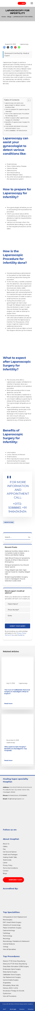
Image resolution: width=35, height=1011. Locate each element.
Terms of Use (9, 635)
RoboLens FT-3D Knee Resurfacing (15, 964)
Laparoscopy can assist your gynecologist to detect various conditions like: (15, 105)
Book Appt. (13, 1009)
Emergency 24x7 (15, 880)
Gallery (5, 846)
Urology (5, 947)
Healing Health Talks (10, 857)
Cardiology (6, 933)
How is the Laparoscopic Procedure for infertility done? (17, 114)
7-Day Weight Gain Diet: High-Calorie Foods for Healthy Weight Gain (17, 572)
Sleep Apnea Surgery (10, 972)
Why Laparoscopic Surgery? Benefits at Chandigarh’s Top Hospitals (15, 748)
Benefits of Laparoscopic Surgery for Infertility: (17, 123)
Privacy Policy (21, 633)
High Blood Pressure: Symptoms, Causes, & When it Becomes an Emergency (17, 560)
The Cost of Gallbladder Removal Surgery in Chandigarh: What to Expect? (17, 691)
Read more (8, 703)
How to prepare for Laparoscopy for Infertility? (17, 110)
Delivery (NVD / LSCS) (10, 988)
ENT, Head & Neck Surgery (12, 922)
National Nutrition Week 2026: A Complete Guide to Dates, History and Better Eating (17, 553)
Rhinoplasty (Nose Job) (11, 985)
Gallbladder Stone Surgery (12, 974)
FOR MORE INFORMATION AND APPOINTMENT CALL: (16, 127)
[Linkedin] (12, 47)
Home (3, 17)
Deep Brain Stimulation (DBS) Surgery (16, 966)
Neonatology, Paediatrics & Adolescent (16, 941)
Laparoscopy (24, 44)
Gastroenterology (9, 930)
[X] (8, 47)
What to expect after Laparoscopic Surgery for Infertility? (17, 119)
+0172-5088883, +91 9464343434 (16, 130)
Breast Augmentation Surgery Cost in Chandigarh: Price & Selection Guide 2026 (16, 579)
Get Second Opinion (10, 852)
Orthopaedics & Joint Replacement (15, 917)
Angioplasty (7, 983)
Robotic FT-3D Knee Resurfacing (14, 961)
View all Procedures (9, 996)
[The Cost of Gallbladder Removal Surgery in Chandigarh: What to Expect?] (17, 669)
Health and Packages (10, 854)
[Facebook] (4, 47)
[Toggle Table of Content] (28, 100)
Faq (4, 849)
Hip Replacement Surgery (12, 977)
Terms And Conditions (10, 868)
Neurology (6, 938)
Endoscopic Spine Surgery (12, 969)
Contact (5, 871)
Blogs (9, 17)
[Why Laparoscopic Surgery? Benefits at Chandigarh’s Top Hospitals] (17, 726)
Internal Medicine (9, 944)
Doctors (22, 1009)
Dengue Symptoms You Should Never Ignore (17, 566)
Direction (30, 1009)
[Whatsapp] (19, 47)
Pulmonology (7, 936)
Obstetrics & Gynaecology (12, 925)
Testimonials (7, 860)
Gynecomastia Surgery (10, 980)
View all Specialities (9, 949)
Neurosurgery (7, 920)
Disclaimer (20, 635)
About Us (6, 844)
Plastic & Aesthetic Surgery (12, 928)
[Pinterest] (16, 47)
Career (5, 863)
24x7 (23, 3)
